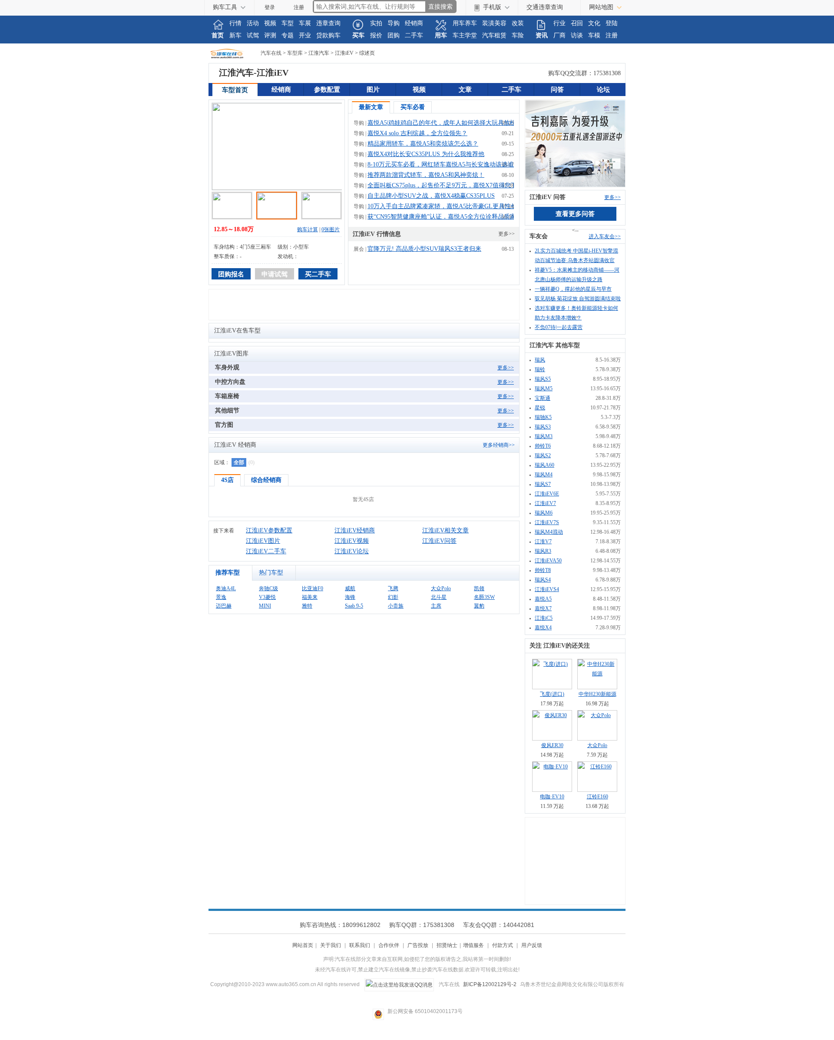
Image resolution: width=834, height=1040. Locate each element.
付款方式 (502, 945)
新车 (235, 35)
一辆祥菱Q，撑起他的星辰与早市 (573, 289)
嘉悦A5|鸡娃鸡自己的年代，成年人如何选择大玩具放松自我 (447, 123)
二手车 (414, 35)
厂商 (559, 35)
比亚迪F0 (312, 588)
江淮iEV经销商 (354, 530)
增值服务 (473, 945)
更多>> (506, 234)
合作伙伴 (388, 945)
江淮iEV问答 (439, 541)
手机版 (492, 7)
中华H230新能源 (597, 694)
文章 (465, 89)
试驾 (253, 35)
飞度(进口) (552, 694)
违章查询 (328, 23)
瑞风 (540, 360)
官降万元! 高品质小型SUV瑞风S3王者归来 (424, 249)
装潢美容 (494, 23)
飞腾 (393, 588)
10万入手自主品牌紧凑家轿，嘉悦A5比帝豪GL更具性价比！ (448, 206)
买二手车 (318, 274)
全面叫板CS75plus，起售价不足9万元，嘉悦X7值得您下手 (445, 185)
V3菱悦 (267, 597)
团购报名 (231, 274)
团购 (393, 35)
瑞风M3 (544, 436)
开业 (305, 35)
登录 (270, 7)
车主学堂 (465, 35)
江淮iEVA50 (548, 561)
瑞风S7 (543, 484)
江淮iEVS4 (547, 589)
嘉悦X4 (543, 628)
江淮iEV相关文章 (445, 530)
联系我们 (359, 945)
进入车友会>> (605, 236)
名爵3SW (484, 597)
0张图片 (330, 229)
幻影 (393, 597)
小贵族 (396, 606)
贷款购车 (328, 35)
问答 (557, 89)
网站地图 (601, 7)
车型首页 (235, 89)
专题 (287, 35)
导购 (393, 23)
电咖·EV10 (552, 797)
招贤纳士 (447, 945)
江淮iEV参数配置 (269, 530)
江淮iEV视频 (351, 541)
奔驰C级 (268, 588)
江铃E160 (597, 797)
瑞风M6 (544, 513)
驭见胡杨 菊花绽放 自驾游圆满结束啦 (578, 299)
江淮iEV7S (547, 522)
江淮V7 (543, 541)
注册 (299, 7)
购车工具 (225, 7)
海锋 (350, 597)
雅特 (307, 606)
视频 (270, 23)
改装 (518, 23)
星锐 (540, 408)
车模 (594, 35)
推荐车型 (227, 572)
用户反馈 (531, 945)
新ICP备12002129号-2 (489, 984)
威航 (350, 588)
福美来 (310, 597)
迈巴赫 (224, 606)
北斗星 (439, 597)
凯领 (479, 588)
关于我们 (330, 945)
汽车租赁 (494, 35)
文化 (594, 23)
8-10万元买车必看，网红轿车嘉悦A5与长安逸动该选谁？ (443, 164)
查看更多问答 (575, 213)
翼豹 (479, 606)
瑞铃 (540, 369)
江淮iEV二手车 (266, 551)
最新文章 (371, 107)
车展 (305, 23)
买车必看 (412, 107)
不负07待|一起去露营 (558, 327)
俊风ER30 (552, 745)
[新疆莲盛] (575, 143)
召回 (577, 23)
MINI (265, 606)
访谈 (577, 35)
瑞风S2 (543, 455)
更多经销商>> (499, 445)
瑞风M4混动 (549, 532)
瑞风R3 (543, 551)
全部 (239, 462)
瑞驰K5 (543, 417)
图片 (373, 89)
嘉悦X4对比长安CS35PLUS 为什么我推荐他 (425, 154)
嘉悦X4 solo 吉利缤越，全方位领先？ (417, 133)
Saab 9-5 (354, 606)
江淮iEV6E (547, 494)
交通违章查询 (544, 7)
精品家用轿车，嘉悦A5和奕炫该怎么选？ (422, 143)
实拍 (376, 23)
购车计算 (307, 229)
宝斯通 (542, 398)
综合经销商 (266, 480)
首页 (218, 35)
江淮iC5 (544, 618)
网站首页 (302, 945)
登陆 (612, 23)
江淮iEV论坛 (351, 551)
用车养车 (465, 23)
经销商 (414, 23)
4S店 (227, 480)
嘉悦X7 (543, 608)
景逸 (221, 597)
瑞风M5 (544, 388)
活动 (253, 23)
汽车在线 (234, 53)
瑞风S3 (543, 427)
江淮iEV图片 (263, 541)
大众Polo (441, 588)
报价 (376, 35)
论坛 (603, 89)
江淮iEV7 (545, 503)
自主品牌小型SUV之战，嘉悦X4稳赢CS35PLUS (431, 196)
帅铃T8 (543, 570)
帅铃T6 (543, 446)
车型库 (295, 53)
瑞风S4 (543, 580)
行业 (559, 23)
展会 (359, 249)
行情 (235, 23)
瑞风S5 (543, 379)
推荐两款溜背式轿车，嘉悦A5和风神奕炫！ (425, 175)
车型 (287, 23)
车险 (518, 35)
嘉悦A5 (543, 599)
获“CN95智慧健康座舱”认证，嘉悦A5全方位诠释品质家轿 (444, 216)
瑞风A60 (544, 465)
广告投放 (417, 945)
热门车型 (271, 572)
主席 (436, 606)
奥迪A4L (226, 588)
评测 (270, 35)
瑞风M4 (544, 475)
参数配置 (327, 89)
